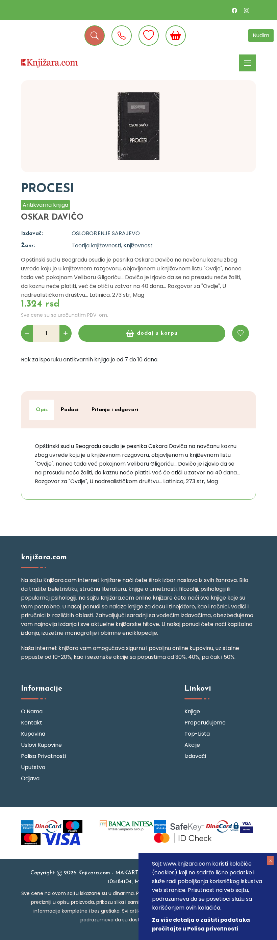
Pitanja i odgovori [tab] (114, 409)
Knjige (192, 711)
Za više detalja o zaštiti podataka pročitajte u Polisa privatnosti (201, 924)
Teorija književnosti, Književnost (112, 245)
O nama (32, 711)
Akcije (192, 745)
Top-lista (197, 734)
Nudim (261, 35)
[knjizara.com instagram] (246, 10)
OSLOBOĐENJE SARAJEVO (106, 233)
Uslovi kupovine (41, 745)
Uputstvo (33, 767)
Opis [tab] (42, 409)
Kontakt (31, 722)
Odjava (30, 778)
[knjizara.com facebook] (234, 10)
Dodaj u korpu (157, 333)
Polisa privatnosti (43, 756)
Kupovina (33, 734)
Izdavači (195, 756)
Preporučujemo (205, 722)
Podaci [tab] (69, 409)
